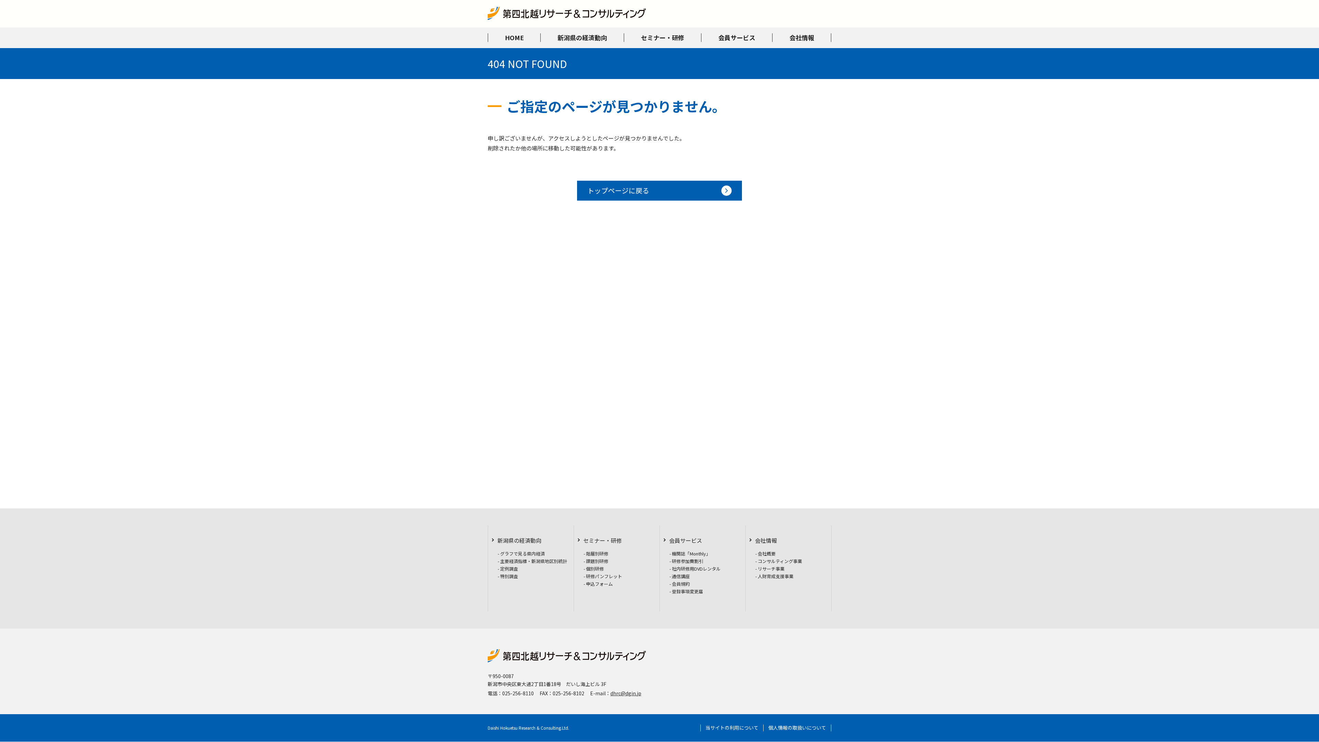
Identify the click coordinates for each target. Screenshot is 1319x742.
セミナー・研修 (602, 540)
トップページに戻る (618, 190)
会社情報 (766, 540)
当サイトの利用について (732, 727)
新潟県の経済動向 (519, 540)
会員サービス (685, 540)
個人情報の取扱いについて (797, 727)
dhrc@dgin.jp (625, 693)
